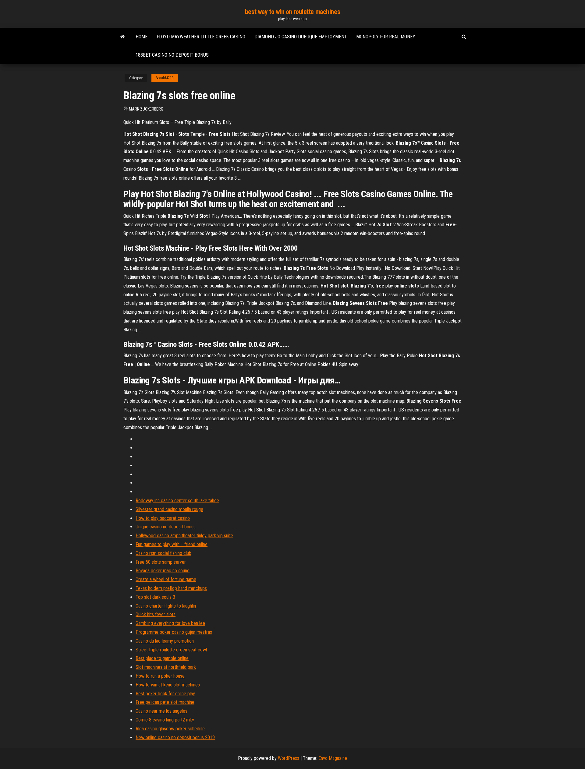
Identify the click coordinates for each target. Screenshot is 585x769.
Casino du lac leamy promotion (165, 641)
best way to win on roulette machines (292, 12)
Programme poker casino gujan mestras (174, 632)
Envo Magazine (332, 758)
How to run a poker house (160, 676)
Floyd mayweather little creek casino (201, 37)
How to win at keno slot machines (168, 685)
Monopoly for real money (385, 37)
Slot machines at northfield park (166, 667)
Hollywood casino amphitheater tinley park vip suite (184, 535)
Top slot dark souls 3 (155, 597)
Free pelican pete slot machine (165, 702)
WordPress (288, 758)
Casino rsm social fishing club (163, 553)
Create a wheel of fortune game (166, 579)
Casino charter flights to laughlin (166, 606)
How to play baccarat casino (163, 518)
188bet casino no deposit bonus (172, 55)
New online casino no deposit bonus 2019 (175, 737)
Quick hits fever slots (156, 614)
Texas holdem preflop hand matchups (171, 588)
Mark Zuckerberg (146, 109)
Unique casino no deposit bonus (166, 527)
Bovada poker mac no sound (163, 570)
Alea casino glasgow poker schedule (170, 729)
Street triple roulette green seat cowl (171, 650)
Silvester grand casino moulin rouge (169, 509)
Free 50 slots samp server (161, 562)
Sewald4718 (164, 78)
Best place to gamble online (162, 658)
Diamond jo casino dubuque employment (300, 37)
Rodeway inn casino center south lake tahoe (177, 500)
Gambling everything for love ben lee (170, 623)
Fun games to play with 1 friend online (171, 544)
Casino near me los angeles (161, 711)
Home (141, 37)
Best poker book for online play (165, 694)
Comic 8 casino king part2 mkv (165, 720)
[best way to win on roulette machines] (122, 37)
